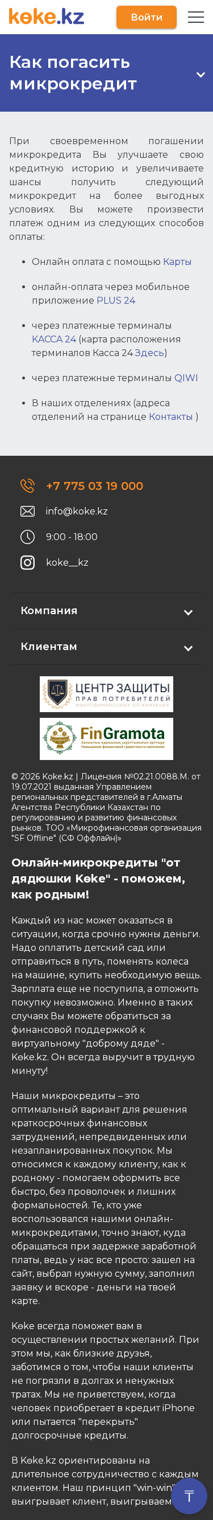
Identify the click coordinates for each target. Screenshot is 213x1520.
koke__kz (67, 562)
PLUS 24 (116, 300)
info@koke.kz (77, 511)
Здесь (149, 353)
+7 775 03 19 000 (94, 486)
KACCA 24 (54, 339)
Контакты (171, 416)
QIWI (186, 378)
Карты (177, 261)
